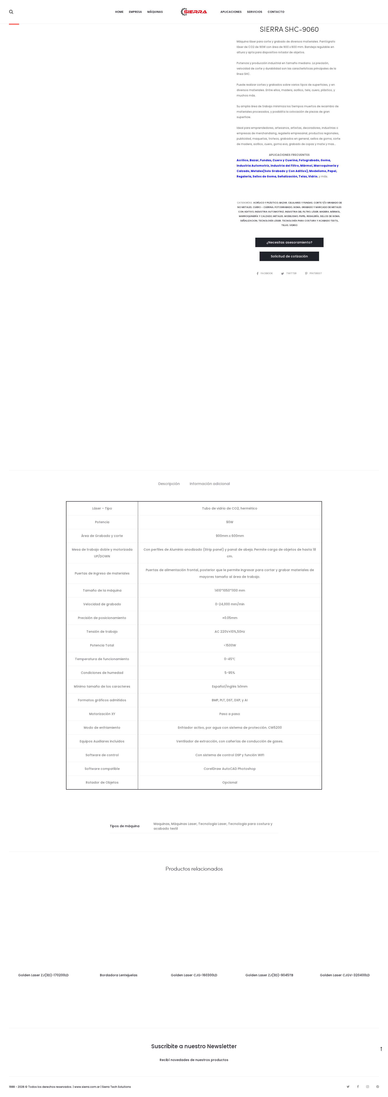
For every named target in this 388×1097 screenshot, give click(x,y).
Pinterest (316, 273)
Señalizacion (248, 220)
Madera (324, 211)
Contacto (276, 12)
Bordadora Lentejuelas (118, 975)
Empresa (135, 12)
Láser (315, 211)
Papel (332, 171)
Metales (278, 216)
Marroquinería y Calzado (255, 216)
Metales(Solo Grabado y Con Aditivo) (279, 171)
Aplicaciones (231, 12)
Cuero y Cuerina (285, 160)
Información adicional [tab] (210, 483)
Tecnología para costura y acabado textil (310, 220)
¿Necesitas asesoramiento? (289, 242)
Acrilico (242, 160)
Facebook (267, 273)
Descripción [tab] (169, 483)
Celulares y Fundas (300, 202)
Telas (303, 176)
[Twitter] (348, 1086)
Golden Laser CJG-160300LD (194, 975)
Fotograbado (309, 160)
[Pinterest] (377, 1086)
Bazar (254, 160)
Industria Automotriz (253, 166)
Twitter (291, 273)
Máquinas (155, 12)
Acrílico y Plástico (265, 202)
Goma (325, 160)
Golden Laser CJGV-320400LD (345, 975)
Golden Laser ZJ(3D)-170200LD (43, 975)
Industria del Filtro (285, 166)
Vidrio (293, 225)
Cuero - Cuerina (263, 207)
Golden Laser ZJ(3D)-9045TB (269, 975)
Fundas (265, 160)
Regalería (244, 176)
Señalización (287, 176)
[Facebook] (358, 1086)
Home (119, 12)
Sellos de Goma (264, 176)
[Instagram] (367, 1086)
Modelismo (317, 171)
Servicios (254, 12)
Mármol (306, 166)
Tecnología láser (269, 220)
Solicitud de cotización (289, 256)
